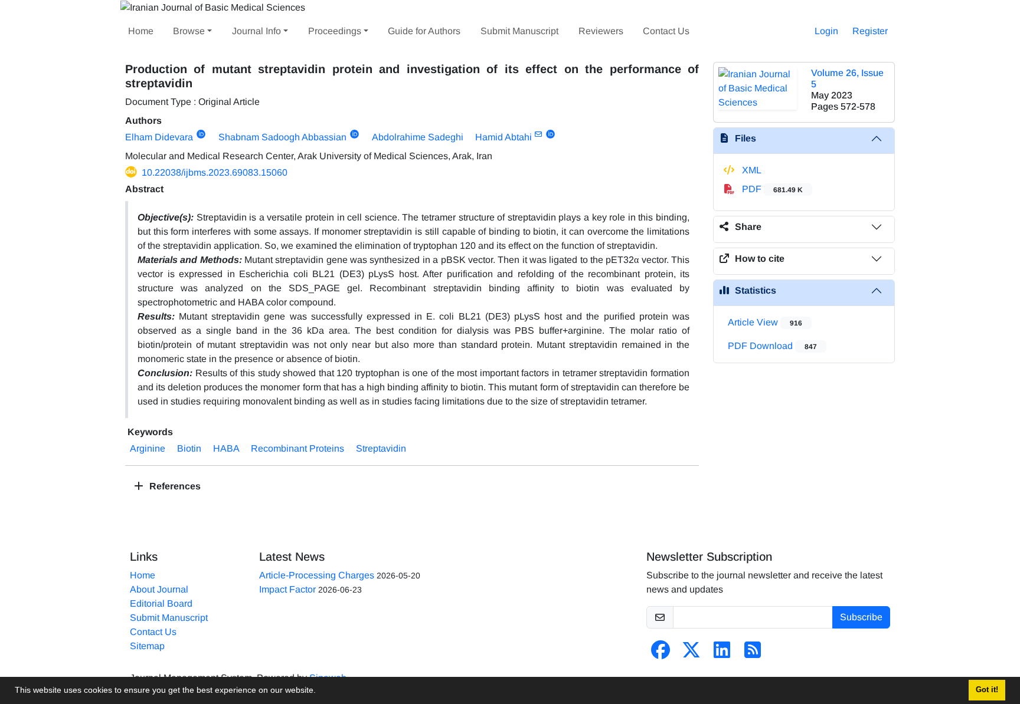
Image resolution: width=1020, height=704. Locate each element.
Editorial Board (161, 603)
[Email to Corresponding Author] (538, 134)
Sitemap (147, 646)
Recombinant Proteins (297, 448)
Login (826, 31)
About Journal (159, 589)
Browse (189, 31)
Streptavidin (381, 448)
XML (750, 170)
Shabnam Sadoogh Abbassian (282, 137)
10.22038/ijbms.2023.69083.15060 (214, 172)
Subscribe (861, 617)
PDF (771, 189)
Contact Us (666, 31)
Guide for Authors (424, 31)
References (174, 486)
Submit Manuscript (519, 31)
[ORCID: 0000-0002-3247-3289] (354, 134)
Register (870, 31)
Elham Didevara (159, 137)
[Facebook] (660, 654)
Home (140, 31)
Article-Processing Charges (316, 575)
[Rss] (752, 654)
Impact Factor (287, 589)
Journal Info (256, 31)
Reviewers (600, 31)
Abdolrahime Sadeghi (417, 137)
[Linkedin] (722, 654)
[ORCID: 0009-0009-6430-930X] (201, 134)
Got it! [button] (987, 690)
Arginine (147, 448)
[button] (320, 691)
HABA (226, 448)
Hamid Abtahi (503, 137)
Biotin (189, 448)
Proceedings (334, 31)
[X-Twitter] (691, 654)
